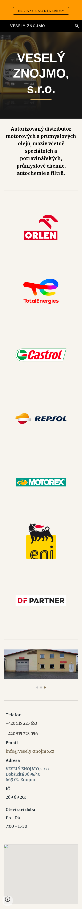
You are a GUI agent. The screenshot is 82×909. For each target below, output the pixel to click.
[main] (41, 75)
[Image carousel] (41, 669)
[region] (41, 10)
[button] (5, 26)
